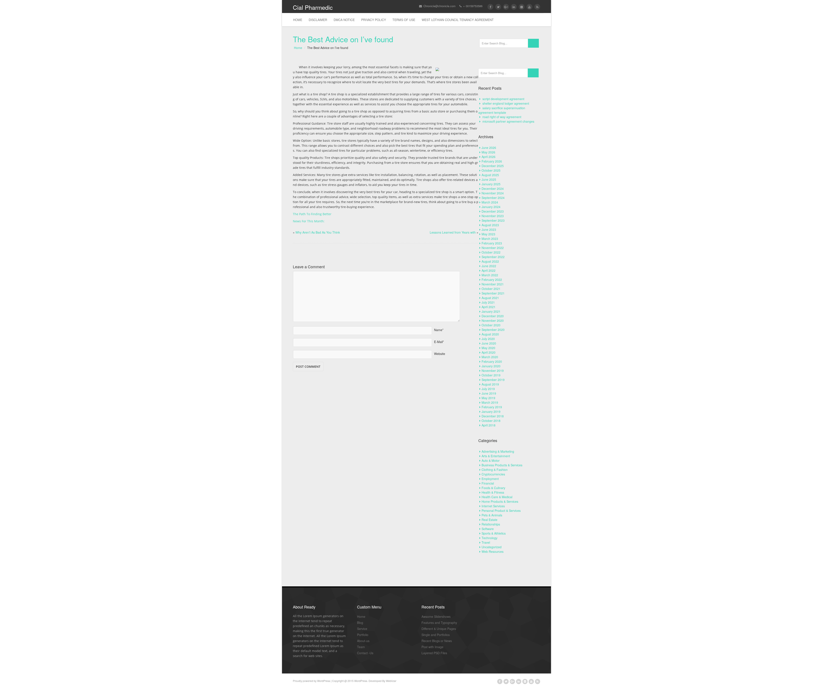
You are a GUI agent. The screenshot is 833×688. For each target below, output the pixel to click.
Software (488, 529)
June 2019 (489, 393)
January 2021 (491, 311)
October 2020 (491, 325)
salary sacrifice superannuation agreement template (501, 110)
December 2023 (493, 211)
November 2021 (493, 284)
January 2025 (491, 184)
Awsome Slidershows (436, 616)
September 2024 (493, 197)
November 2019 (493, 370)
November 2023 (493, 216)
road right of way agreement (501, 117)
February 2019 (492, 407)
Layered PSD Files (434, 653)
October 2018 (491, 420)
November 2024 (493, 193)
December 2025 (493, 166)
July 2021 (488, 302)
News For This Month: (309, 221)
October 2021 (491, 288)
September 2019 (493, 379)
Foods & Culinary (493, 488)
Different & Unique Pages (438, 628)
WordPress (323, 681)
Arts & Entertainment (496, 456)
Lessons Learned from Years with (453, 232)
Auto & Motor (491, 460)
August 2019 (490, 384)
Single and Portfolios (435, 635)
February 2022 (492, 279)
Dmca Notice (344, 20)
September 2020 (493, 329)
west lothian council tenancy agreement (458, 20)
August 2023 (490, 225)
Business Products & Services (502, 465)
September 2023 (493, 220)
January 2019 (491, 411)
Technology (489, 538)
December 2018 (493, 416)
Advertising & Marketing (498, 451)
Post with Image (432, 647)
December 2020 (493, 316)
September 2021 (493, 293)
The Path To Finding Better (312, 214)
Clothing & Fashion (495, 469)
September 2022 (493, 257)
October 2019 (491, 375)
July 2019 (488, 389)
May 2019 (488, 398)
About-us (363, 641)
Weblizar (391, 681)
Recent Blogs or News (436, 641)
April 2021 (488, 307)
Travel (486, 542)
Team (361, 647)
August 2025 (490, 175)
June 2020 (489, 343)
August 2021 (490, 298)
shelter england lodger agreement (505, 103)
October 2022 (491, 252)
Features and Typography (439, 622)
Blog (360, 622)
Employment (490, 479)
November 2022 (493, 248)
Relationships (491, 524)
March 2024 (490, 202)
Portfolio (362, 635)
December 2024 (493, 188)
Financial (488, 483)
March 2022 (490, 275)
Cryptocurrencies (493, 474)
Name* (438, 328)
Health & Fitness (493, 492)
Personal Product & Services (501, 510)
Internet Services (493, 506)
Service (362, 628)
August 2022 (490, 261)
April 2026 (488, 157)
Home (297, 20)
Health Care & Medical (497, 497)
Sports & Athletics (494, 533)
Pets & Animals (492, 515)
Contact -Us (365, 653)
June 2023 (489, 229)
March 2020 (490, 357)
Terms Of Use (403, 20)
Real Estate (489, 519)
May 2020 (488, 348)
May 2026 (488, 152)
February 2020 (492, 361)
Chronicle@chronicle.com (439, 6)
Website (439, 352)
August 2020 (490, 334)
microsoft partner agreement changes (508, 121)
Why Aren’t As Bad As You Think (317, 232)
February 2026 (492, 161)
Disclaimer (318, 20)
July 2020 (488, 339)
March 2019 (490, 402)
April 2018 (488, 425)
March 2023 (490, 238)
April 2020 (488, 352)
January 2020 (491, 366)
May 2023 (488, 234)
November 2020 (493, 320)
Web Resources (492, 551)
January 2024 (491, 207)
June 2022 (489, 266)
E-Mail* (439, 340)
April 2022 (488, 270)
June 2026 (489, 147)
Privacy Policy (373, 20)
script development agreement (503, 99)
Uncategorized (492, 547)
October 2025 (491, 170)
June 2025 (489, 179)
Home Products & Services (500, 501)
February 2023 (492, 243)
